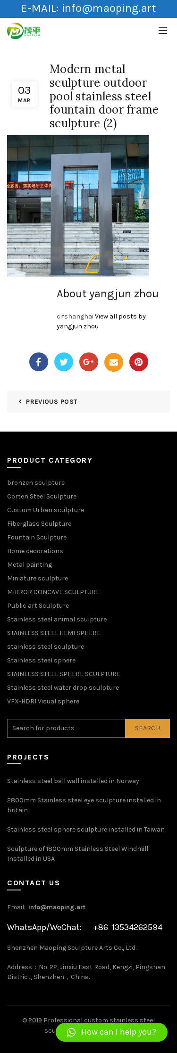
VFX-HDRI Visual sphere (43, 701)
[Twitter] (63, 361)
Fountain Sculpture (37, 537)
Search (147, 728)
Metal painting (29, 565)
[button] (112, 1032)
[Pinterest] (138, 361)
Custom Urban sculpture (45, 510)
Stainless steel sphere (41, 660)
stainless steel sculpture (45, 647)
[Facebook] (38, 361)
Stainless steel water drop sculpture (63, 688)
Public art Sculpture (38, 606)
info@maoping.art (56, 907)
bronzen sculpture (36, 483)
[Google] (88, 361)
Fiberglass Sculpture (39, 524)
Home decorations (35, 551)
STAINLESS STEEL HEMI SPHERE (54, 633)
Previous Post (51, 402)
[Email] (113, 362)
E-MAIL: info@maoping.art (88, 8)
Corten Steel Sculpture (41, 496)
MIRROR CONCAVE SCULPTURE (53, 592)
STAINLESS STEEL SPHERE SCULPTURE (63, 674)
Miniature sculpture (37, 578)
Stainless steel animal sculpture (57, 619)
